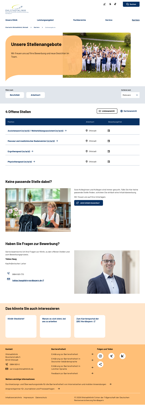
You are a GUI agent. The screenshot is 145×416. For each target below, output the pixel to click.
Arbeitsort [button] (35, 95)
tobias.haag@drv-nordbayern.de (27, 280)
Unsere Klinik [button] (11, 20)
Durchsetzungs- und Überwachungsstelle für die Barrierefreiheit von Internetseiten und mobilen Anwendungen (55, 384)
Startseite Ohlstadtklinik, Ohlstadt (16, 27)
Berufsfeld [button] (14, 95)
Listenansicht (108, 111)
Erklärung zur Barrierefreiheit (64, 354)
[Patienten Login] (104, 4)
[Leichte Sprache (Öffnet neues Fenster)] (110, 4)
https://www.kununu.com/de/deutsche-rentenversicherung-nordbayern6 (123, 356)
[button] (131, 4)
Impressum (29, 397)
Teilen (100, 364)
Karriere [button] (136, 20)
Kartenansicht (130, 111)
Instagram (101, 355)
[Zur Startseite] (72, 9)
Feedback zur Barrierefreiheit (64, 373)
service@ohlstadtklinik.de (21, 369)
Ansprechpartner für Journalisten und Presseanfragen (29, 388)
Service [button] (108, 20)
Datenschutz (41, 397)
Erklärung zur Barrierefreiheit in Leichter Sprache (65, 367)
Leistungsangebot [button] (45, 20)
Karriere (37, 27)
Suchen (133, 4)
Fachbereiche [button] (79, 20)
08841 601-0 (15, 364)
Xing (111, 355)
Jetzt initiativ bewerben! (90, 203)
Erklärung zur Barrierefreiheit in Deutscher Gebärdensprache (65, 360)
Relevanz (127, 95)
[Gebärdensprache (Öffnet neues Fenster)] (115, 4)
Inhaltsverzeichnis (13, 397)
